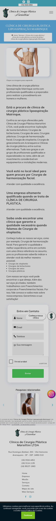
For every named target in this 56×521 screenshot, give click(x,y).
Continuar (28, 515)
